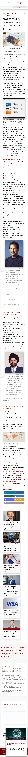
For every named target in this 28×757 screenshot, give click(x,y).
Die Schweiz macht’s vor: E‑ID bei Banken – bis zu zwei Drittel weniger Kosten (11, 634)
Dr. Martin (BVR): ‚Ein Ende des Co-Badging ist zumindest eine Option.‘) (14, 481)
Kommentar (6, 713)
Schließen (26, 728)
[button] (9, 492)
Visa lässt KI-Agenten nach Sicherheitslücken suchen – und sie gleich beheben (11, 612)
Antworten (5, 694)
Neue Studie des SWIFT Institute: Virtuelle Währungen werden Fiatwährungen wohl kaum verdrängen (15, 743)
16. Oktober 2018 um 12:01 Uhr (8, 666)
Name (6, 726)
